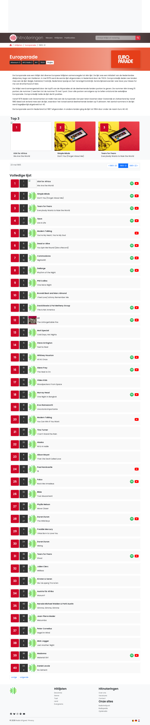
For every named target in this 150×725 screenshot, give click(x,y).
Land (56, 701)
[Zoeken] (137, 38)
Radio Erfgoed (21, 720)
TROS (42, 62)
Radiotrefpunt (104, 705)
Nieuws (49, 37)
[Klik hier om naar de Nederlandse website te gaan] (139, 721)
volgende (24, 677)
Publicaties (69, 37)
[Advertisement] (75, 16)
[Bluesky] (14, 714)
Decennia (58, 693)
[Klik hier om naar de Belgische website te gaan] (133, 721)
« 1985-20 (112, 165)
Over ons (102, 693)
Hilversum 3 (15, 62)
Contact (102, 698)
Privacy (31, 720)
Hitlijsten (58, 37)
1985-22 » (133, 165)
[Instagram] (17, 714)
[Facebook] (11, 714)
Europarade (30, 45)
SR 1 (36, 62)
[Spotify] (131, 184)
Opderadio (103, 711)
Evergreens (58, 704)
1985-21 (123, 165)
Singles (50, 62)
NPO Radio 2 (27, 62)
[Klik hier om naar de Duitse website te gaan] (136, 721)
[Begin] (11, 45)
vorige (14, 677)
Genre (56, 695)
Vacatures (103, 695)
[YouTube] (136, 184)
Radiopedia (103, 708)
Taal (56, 698)
